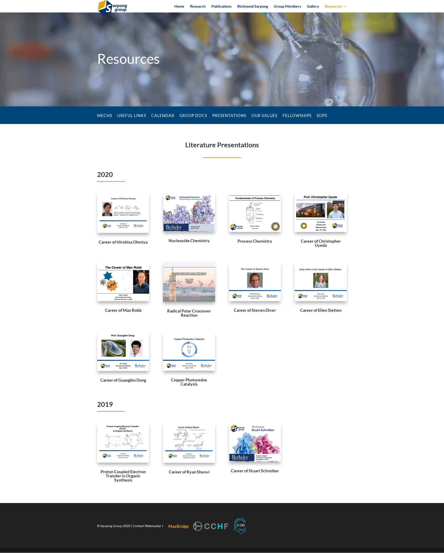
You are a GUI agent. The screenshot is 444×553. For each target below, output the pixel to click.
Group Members (287, 6)
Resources (333, 6)
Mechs (104, 116)
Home (179, 6)
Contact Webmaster (147, 526)
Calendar (162, 116)
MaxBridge (178, 526)
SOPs (322, 116)
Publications (221, 6)
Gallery (313, 6)
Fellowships (297, 116)
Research (198, 6)
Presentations (229, 116)
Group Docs (193, 116)
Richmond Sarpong (252, 6)
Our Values (264, 116)
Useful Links (131, 116)
